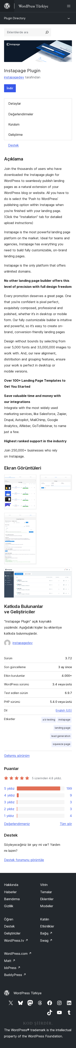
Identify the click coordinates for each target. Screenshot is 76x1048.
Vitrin (44, 885)
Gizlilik (8, 906)
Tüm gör (66, 824)
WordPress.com (18, 954)
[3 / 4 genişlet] (31, 518)
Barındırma (12, 899)
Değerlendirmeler (20, 114)
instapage (64, 719)
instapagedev (14, 77)
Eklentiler (47, 899)
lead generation (60, 736)
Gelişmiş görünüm (17, 756)
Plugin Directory (15, 18)
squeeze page (61, 744)
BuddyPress (15, 975)
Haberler (10, 892)
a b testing (49, 719)
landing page (62, 727)
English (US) (64, 710)
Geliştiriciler (12, 933)
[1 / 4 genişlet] (31, 480)
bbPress (12, 968)
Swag (46, 940)
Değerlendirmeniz (17, 824)
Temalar (46, 892)
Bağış (46, 933)
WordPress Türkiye (28, 993)
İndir (10, 88)
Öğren (8, 919)
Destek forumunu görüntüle (24, 860)
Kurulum (13, 124)
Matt (9, 961)
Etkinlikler (47, 926)
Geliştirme (15, 135)
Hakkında (11, 885)
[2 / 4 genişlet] (66, 480)
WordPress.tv (16, 940)
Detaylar (14, 103)
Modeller (46, 906)
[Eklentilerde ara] (47, 32)
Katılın (44, 919)
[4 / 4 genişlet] (66, 573)
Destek (13, 145)
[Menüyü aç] (69, 6)
